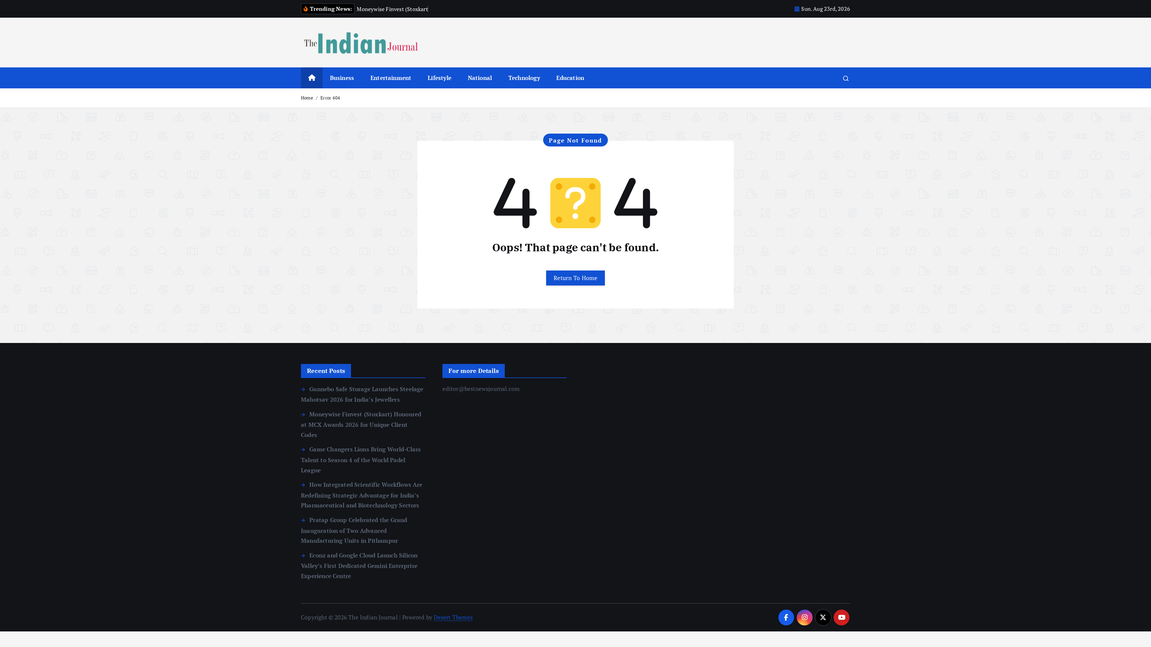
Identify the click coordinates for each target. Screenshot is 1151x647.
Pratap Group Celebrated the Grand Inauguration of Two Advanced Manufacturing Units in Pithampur (354, 530)
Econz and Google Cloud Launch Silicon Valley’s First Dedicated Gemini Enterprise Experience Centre (359, 565)
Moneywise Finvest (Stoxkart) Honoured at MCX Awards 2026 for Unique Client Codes (361, 424)
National (480, 77)
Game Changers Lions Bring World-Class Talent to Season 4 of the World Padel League (361, 459)
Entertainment (391, 77)
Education (570, 77)
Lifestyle (439, 77)
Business (342, 77)
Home (307, 98)
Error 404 (330, 98)
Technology (524, 77)
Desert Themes (453, 617)
